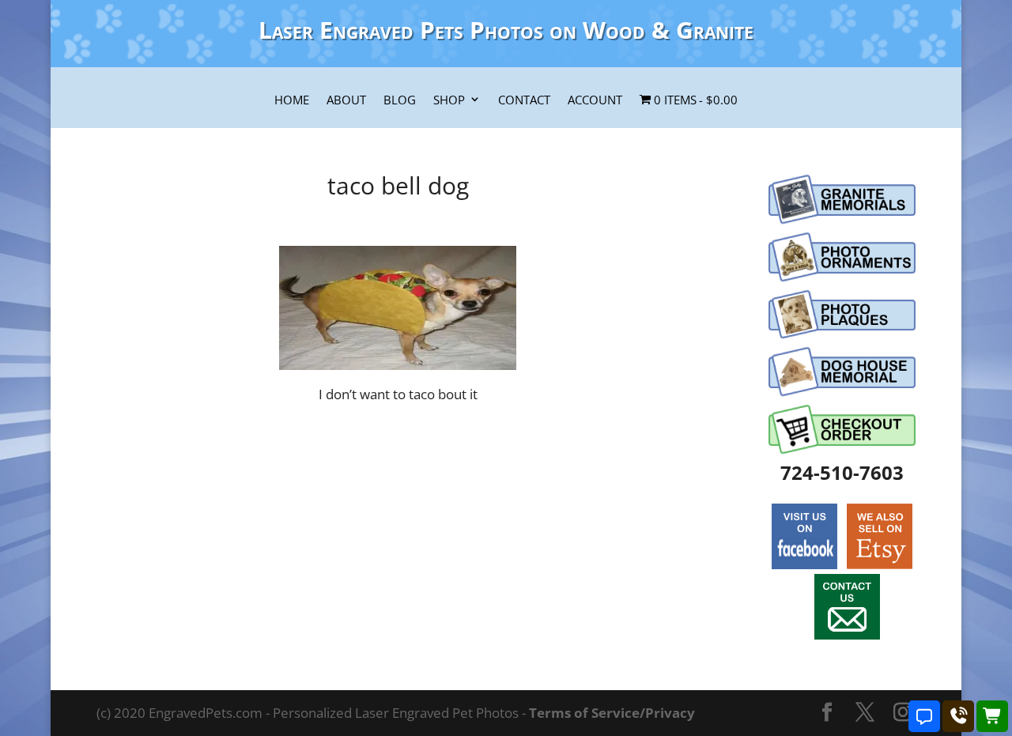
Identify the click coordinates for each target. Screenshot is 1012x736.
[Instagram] (902, 713)
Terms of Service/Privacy (612, 713)
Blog (399, 100)
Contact (524, 100)
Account (595, 100)
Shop (449, 100)
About (346, 100)
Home (291, 100)
